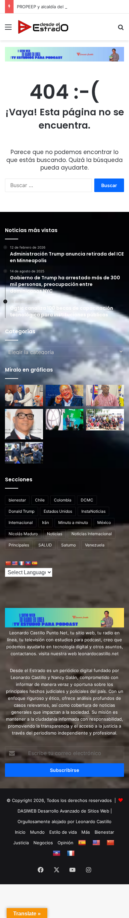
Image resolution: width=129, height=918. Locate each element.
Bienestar (104, 832)
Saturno (68, 544)
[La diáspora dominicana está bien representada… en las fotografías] (24, 424)
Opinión (65, 842)
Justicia (21, 842)
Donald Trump (21, 511)
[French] (21, 563)
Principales (19, 544)
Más (85, 832)
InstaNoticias (93, 511)
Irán (45, 522)
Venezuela (95, 544)
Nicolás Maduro (23, 533)
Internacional (21, 522)
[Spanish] (34, 563)
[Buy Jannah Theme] (64, 54)
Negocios (43, 842)
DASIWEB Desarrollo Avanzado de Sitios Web (63, 811)
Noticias (54, 533)
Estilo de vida (63, 832)
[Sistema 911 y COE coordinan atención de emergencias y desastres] (24, 452)
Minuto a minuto (73, 522)
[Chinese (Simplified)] (8, 563)
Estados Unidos (58, 511)
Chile (40, 500)
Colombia (62, 500)
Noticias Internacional (91, 533)
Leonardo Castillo (93, 821)
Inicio (20, 832)
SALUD (45, 544)
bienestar (17, 500)
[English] (15, 563)
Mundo (37, 832)
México (104, 522)
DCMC (87, 500)
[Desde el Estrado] (43, 27)
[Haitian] (28, 563)
